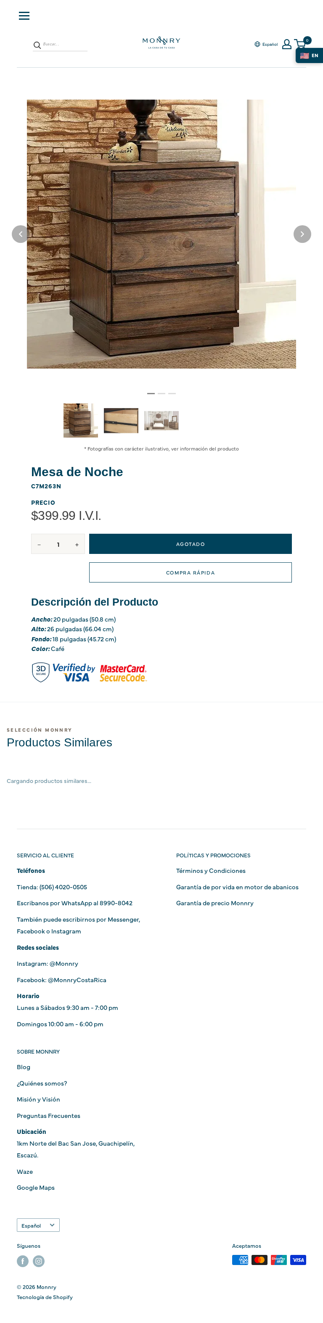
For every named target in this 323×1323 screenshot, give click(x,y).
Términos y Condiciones (211, 870)
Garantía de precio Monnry (215, 902)
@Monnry (64, 963)
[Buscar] (37, 45)
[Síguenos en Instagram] (39, 1261)
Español (31, 1225)
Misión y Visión (38, 1098)
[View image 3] (161, 420)
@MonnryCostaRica (77, 979)
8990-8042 (116, 902)
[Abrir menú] (24, 16)
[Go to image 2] (161, 393)
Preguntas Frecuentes (48, 1115)
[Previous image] (20, 234)
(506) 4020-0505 (63, 886)
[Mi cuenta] (286, 44)
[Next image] (302, 234)
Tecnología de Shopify (45, 1296)
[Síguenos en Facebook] (23, 1261)
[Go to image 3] (172, 393)
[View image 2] (121, 420)
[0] (300, 44)
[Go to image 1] (151, 393)
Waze (25, 1171)
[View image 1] (81, 420)
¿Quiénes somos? (42, 1082)
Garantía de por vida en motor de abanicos (237, 886)
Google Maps (36, 1187)
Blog (23, 1066)
